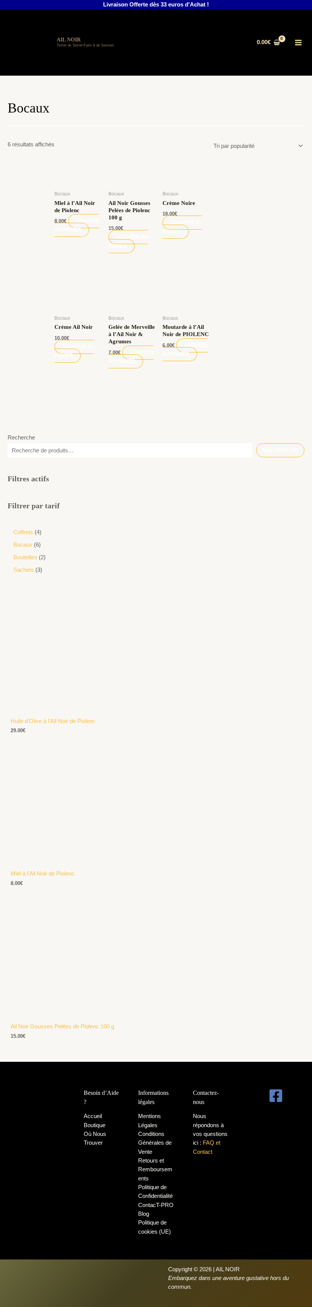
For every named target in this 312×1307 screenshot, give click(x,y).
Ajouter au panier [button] (76, 225)
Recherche (21, 438)
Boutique (94, 1125)
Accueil (93, 1116)
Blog (143, 1214)
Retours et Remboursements (155, 1170)
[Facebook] (276, 1095)
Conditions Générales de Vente (155, 1143)
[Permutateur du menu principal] (299, 43)
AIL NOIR (69, 40)
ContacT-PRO (156, 1205)
